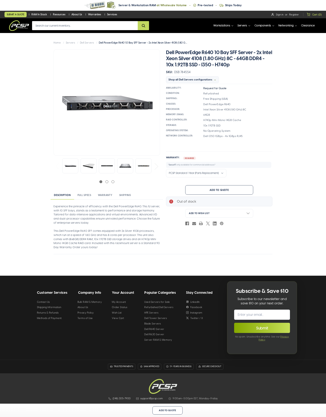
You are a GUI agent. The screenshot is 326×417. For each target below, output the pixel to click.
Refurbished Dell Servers (158, 307)
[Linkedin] (215, 223)
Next (156, 166)
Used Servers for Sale (157, 302)
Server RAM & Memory (158, 339)
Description (62, 195)
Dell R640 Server (154, 329)
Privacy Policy (86, 312)
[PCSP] (163, 386)
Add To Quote (219, 190)
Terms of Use (85, 318)
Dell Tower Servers (155, 318)
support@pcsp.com (151, 398)
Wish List (117, 312)
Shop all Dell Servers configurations (190, 79)
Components (262, 25)
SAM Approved (151, 366)
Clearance (308, 25)
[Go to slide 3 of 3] (112, 181)
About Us (77, 14)
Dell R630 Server (154, 334)
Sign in (280, 14)
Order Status (119, 307)
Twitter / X (196, 318)
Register (294, 14)
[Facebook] (187, 223)
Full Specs (84, 195)
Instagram (196, 312)
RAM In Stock (39, 14)
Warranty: (190, 161)
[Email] (194, 223)
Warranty (105, 195)
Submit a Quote (15, 14)
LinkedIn (195, 302)
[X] (208, 223)
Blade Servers (152, 323)
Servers (242, 25)
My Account (119, 302)
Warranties (94, 14)
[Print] (201, 223)
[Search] (143, 25)
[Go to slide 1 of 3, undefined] (100, 181)
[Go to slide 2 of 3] (106, 181)
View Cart (118, 318)
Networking (286, 25)
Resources (59, 14)
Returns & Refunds (48, 312)
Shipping (125, 195)
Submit (262, 328)
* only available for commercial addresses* (191, 165)
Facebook (196, 307)
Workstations (221, 25)
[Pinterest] (222, 223)
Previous (57, 166)
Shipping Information (49, 307)
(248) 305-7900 (122, 398)
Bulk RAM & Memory (90, 302)
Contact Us (43, 302)
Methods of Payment (49, 318)
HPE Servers (151, 312)
